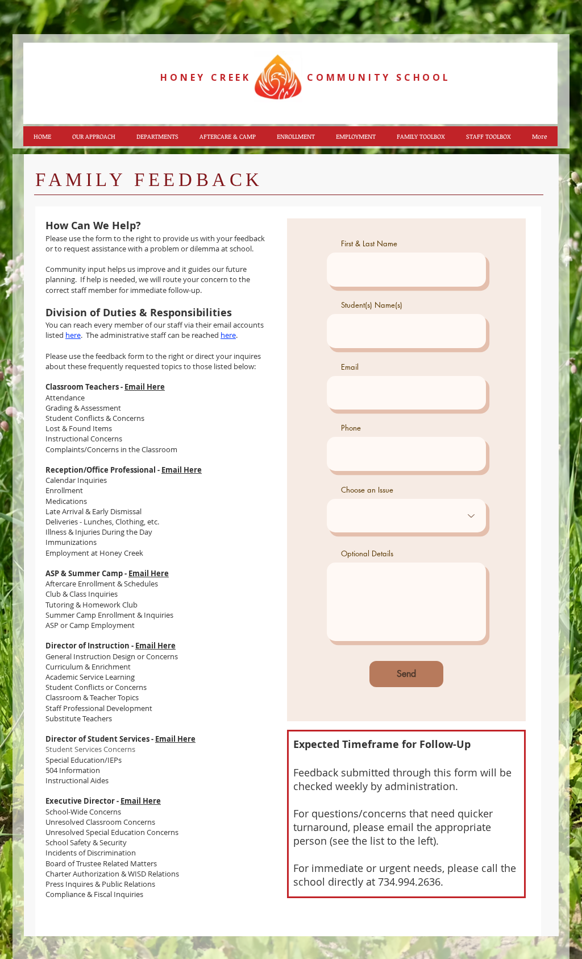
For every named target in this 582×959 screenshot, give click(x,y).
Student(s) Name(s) (371, 305)
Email (350, 367)
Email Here (144, 387)
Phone (351, 428)
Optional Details (367, 553)
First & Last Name (369, 243)
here (73, 335)
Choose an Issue (367, 490)
